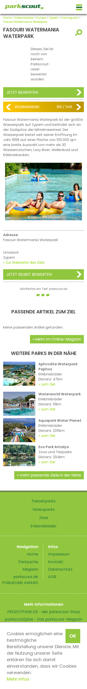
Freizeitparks (44, 501)
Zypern (53, 18)
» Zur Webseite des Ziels (23, 262)
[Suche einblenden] (79, 32)
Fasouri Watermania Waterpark (25, 22)
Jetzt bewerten (22, 92)
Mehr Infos (18, 679)
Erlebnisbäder (24, 18)
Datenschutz (60, 569)
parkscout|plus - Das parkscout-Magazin (43, 619)
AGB (52, 576)
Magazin (30, 569)
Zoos (43, 517)
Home (7, 18)
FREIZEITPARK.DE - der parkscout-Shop (43, 612)
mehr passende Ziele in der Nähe (50, 475)
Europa (41, 18)
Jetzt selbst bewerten (29, 274)
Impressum (58, 554)
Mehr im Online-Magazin (58, 339)
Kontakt (55, 562)
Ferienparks (44, 509)
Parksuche (28, 562)
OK (72, 636)
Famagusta (69, 18)
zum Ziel (48, 384)
